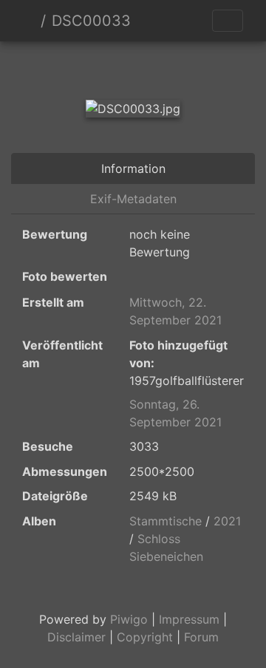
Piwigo (129, 619)
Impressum (189, 619)
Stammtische (165, 521)
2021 (227, 521)
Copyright (145, 637)
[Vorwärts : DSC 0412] (183, 66)
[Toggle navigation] (227, 21)
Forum (201, 637)
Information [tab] (133, 168)
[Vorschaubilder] (133, 66)
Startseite (29, 21)
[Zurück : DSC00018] (83, 66)
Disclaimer (76, 637)
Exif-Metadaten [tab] (133, 198)
